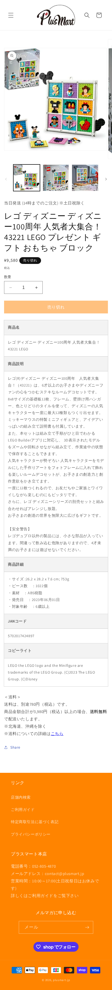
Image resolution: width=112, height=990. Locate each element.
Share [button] (15, 747)
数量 (7, 277)
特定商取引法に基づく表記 (34, 821)
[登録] (87, 927)
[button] (11, 15)
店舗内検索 (21, 797)
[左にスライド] (6, 179)
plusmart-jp (61, 980)
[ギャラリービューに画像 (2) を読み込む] (56, 177)
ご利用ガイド (23, 809)
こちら (57, 733)
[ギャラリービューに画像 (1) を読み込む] (26, 177)
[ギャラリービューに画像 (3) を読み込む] (85, 177)
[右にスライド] (106, 179)
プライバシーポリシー (31, 834)
